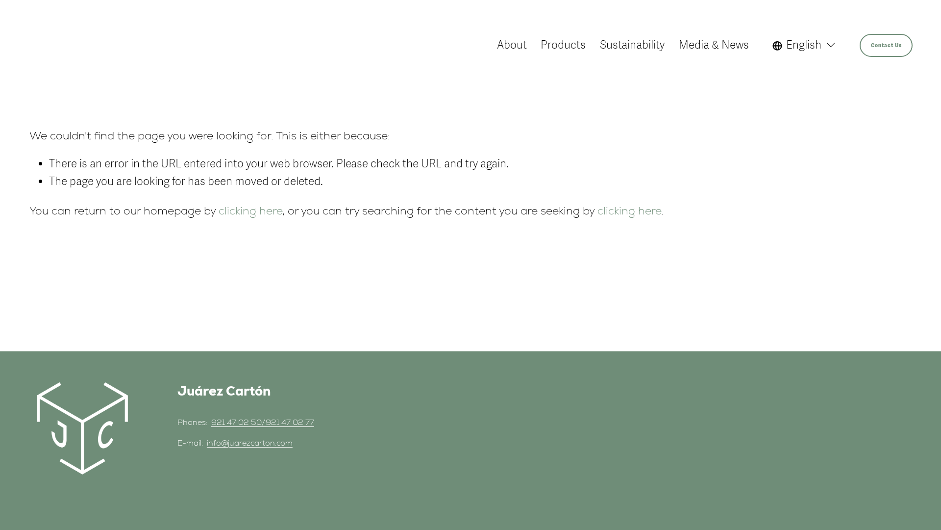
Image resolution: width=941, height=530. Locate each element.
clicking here (250, 211)
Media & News (714, 45)
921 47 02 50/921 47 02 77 (262, 422)
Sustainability (632, 45)
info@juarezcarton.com (250, 443)
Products (563, 45)
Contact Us (886, 45)
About (512, 45)
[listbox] (804, 45)
